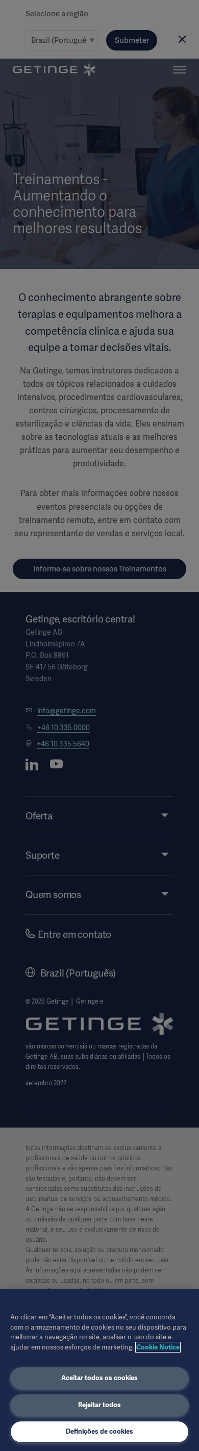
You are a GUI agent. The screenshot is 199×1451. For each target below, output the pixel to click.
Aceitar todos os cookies (99, 1377)
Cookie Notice (158, 1347)
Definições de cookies (99, 1431)
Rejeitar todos (99, 1404)
